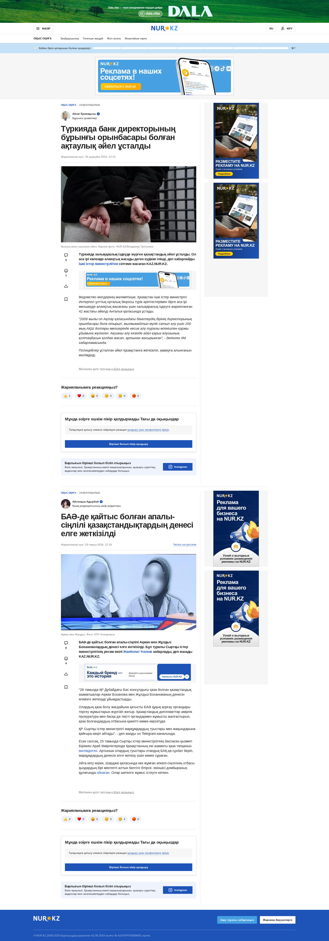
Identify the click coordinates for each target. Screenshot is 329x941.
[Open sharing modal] (66, 286)
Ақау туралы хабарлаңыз (237, 919)
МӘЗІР (46, 28)
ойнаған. (103, 773)
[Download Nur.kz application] (164, 11)
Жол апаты (114, 38)
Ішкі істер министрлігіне (98, 264)
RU (271, 28)
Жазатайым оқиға (136, 38)
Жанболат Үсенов (138, 652)
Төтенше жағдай (93, 38)
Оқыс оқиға (43, 38)
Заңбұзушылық (69, 38)
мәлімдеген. (88, 751)
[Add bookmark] (66, 299)
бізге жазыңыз (124, 369)
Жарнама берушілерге (277, 919)
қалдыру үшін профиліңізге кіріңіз (148, 429)
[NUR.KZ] (164, 28)
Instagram (180, 466)
